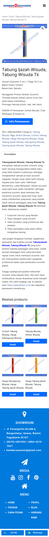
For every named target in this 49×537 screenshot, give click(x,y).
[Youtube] (12, 477)
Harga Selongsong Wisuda (23, 138)
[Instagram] (20, 477)
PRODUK (12, 507)
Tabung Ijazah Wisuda (13, 145)
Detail (13, 344)
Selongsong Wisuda (34, 142)
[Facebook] (28, 477)
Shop (11, 16)
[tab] (24, 154)
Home (4, 16)
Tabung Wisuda (23, 16)
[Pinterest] (36, 477)
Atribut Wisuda (23, 135)
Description (10, 154)
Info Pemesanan (19, 121)
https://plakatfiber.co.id (18, 285)
